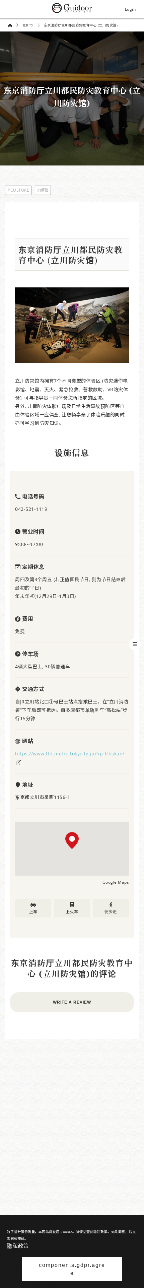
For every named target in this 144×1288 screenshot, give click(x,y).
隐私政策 (18, 1245)
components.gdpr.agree (72, 1269)
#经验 (43, 190)
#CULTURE (18, 190)
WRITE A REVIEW (72, 1002)
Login (130, 9)
